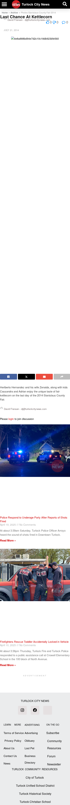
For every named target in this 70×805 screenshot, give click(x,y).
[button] (4, 4)
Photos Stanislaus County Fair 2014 (38, 12)
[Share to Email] (44, 377)
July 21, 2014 (11, 30)
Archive (14, 12)
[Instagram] (22, 710)
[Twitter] (47, 710)
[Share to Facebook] (8, 377)
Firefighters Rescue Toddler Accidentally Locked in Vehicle (34, 641)
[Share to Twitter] (26, 377)
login (11, 419)
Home (5, 12)
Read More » (8, 540)
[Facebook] (35, 710)
